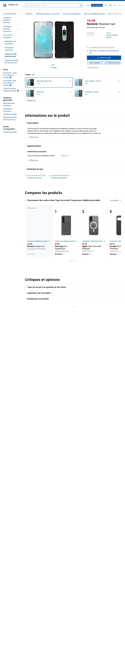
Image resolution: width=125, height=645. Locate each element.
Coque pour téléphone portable (11, 55)
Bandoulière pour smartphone (10, 42)
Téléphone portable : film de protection (12, 61)
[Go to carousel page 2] (71, 260)
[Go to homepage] (10, 5)
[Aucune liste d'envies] (115, 5)
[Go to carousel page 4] (75, 260)
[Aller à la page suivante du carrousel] (118, 231)
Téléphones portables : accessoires (7, 29)
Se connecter (96, 5)
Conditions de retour (34, 178)
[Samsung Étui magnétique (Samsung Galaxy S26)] (66, 231)
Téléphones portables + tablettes (7, 20)
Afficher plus (31, 101)
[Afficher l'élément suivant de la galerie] (83, 40)
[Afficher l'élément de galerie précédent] (25, 40)
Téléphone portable (10, 114)
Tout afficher (114, 200)
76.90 (91, 20)
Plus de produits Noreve (112, 35)
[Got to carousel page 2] (54, 64)
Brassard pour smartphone (9, 49)
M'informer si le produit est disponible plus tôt (104, 52)
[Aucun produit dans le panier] (119, 5)
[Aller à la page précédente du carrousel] (28, 231)
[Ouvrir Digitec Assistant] (105, 5)
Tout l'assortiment (9, 14)
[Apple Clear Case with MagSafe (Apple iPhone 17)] (93, 231)
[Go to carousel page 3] (73, 260)
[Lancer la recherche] (27, 5)
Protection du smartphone (8, 36)
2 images (53, 68)
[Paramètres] (87, 5)
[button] (104, 47)
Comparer (96, 63)
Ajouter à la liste (114, 63)
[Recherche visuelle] (80, 5)
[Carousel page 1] (52, 64)
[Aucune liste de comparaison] (110, 5)
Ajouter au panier (105, 58)
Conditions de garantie (59, 178)
